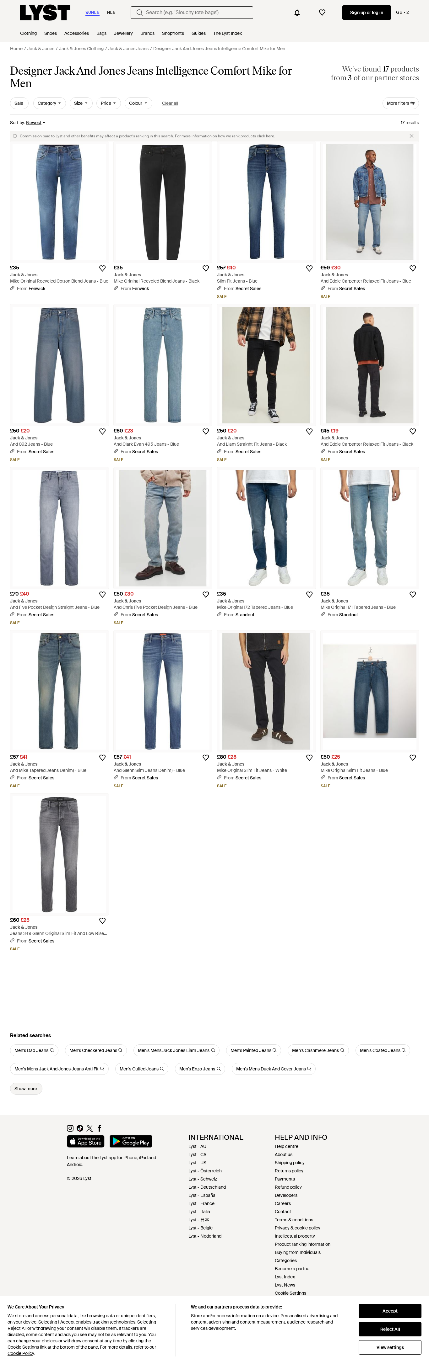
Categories (286, 1260)
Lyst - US (197, 1162)
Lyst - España (201, 1195)
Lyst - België (200, 1228)
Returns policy (289, 1171)
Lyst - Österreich (205, 1171)
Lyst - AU (197, 1146)
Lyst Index (285, 1277)
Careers (283, 1203)
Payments (285, 1179)
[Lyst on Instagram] (70, 1130)
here (270, 136)
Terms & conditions (294, 1220)
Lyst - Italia (199, 1211)
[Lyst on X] (89, 1130)
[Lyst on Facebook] (99, 1130)
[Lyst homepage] (45, 12)
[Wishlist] (322, 12)
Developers (286, 1195)
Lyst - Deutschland (207, 1187)
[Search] (140, 12)
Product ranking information (302, 1244)
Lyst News (285, 1285)
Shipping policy (290, 1162)
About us (283, 1154)
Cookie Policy (21, 1353)
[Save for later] (102, 268)
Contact (283, 1211)
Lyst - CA (197, 1154)
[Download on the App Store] (86, 1142)
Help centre (286, 1146)
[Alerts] (297, 12)
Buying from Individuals (298, 1252)
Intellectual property (295, 1236)
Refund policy (288, 1187)
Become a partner (293, 1268)
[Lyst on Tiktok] (80, 1130)
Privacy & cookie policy (297, 1228)
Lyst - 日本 (198, 1220)
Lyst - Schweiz (202, 1179)
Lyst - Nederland (204, 1236)
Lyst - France (201, 1203)
